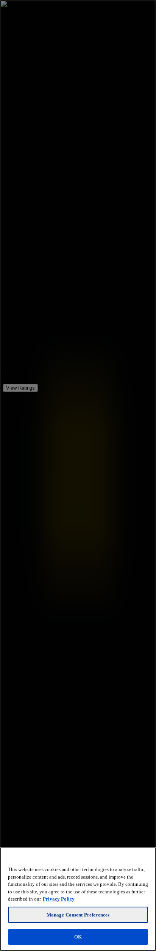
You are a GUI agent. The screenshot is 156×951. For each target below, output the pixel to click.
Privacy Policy (59, 899)
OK (78, 937)
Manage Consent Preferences (78, 915)
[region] (78, 899)
